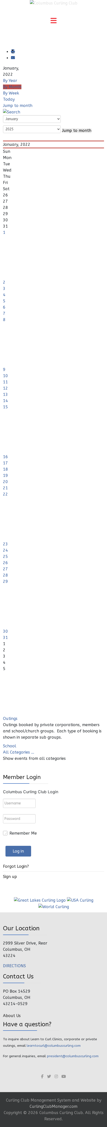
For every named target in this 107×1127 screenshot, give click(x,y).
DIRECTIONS (14, 965)
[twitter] (49, 1076)
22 (5, 494)
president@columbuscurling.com (73, 1056)
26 (5, 562)
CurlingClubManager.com (53, 1106)
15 (5, 407)
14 (5, 400)
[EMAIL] (12, 58)
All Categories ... (18, 752)
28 (5, 575)
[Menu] (53, 21)
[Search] (11, 111)
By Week (11, 93)
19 (5, 475)
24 (5, 550)
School (9, 746)
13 (5, 394)
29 (5, 581)
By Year (10, 80)
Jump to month (17, 105)
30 (5, 631)
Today (9, 99)
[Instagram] (56, 1076)
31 (5, 637)
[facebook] (42, 1076)
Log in (18, 851)
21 (5, 488)
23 (5, 544)
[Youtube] (63, 1076)
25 (5, 556)
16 (5, 456)
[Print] (12, 51)
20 (5, 481)
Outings (10, 718)
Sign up (10, 876)
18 (5, 469)
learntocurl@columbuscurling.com (54, 1045)
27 (5, 569)
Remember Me (23, 833)
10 (5, 375)
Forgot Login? (16, 866)
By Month (12, 87)
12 (5, 388)
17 (5, 463)
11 (5, 382)
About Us (12, 1015)
